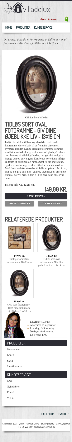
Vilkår (10, 398)
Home (8, 27)
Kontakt (11, 392)
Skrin (10, 360)
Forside (21, 39)
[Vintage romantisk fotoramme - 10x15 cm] (19, 250)
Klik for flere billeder (36, 117)
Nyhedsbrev (13, 386)
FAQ (9, 381)
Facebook (47, 414)
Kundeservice (43, 27)
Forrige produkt (19, 203)
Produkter (23, 27)
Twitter (63, 414)
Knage (10, 355)
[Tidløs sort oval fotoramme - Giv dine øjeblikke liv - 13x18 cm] (52, 250)
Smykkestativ (14, 366)
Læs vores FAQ (38, 334)
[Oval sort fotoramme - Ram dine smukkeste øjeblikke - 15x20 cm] (19, 296)
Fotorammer (37, 39)
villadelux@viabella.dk (44, 426)
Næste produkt (52, 203)
